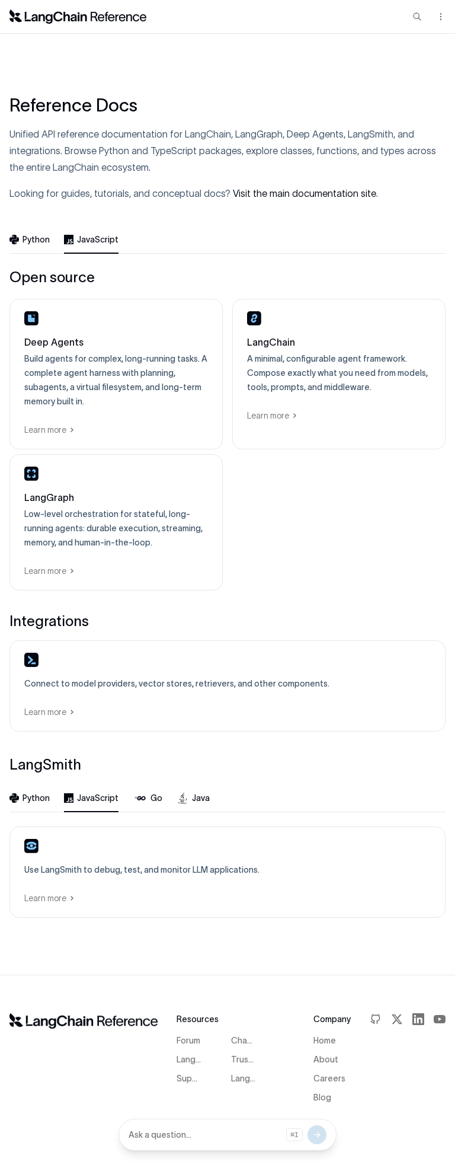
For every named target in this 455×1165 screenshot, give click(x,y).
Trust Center (244, 1059)
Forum (188, 1040)
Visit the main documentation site (304, 193)
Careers (329, 1078)
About (325, 1059)
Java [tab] (201, 798)
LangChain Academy (189, 1059)
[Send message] (316, 1134)
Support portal (189, 1078)
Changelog (244, 1040)
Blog (322, 1097)
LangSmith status (244, 1078)
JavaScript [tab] (97, 239)
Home (324, 1040)
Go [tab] (156, 798)
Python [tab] (36, 239)
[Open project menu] (440, 16)
